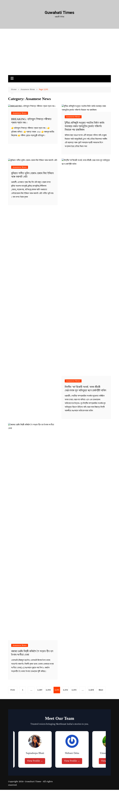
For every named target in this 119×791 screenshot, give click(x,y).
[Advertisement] (59, 53)
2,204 (91, 690)
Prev (12, 690)
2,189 (39, 690)
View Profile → (47, 761)
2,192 (65, 690)
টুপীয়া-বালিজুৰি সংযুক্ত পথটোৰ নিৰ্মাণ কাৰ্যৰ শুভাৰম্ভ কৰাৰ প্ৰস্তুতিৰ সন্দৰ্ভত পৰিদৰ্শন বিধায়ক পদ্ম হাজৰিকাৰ (84, 126)
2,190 (48, 690)
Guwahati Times (59, 12)
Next (101, 690)
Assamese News (20, 113)
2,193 (74, 690)
